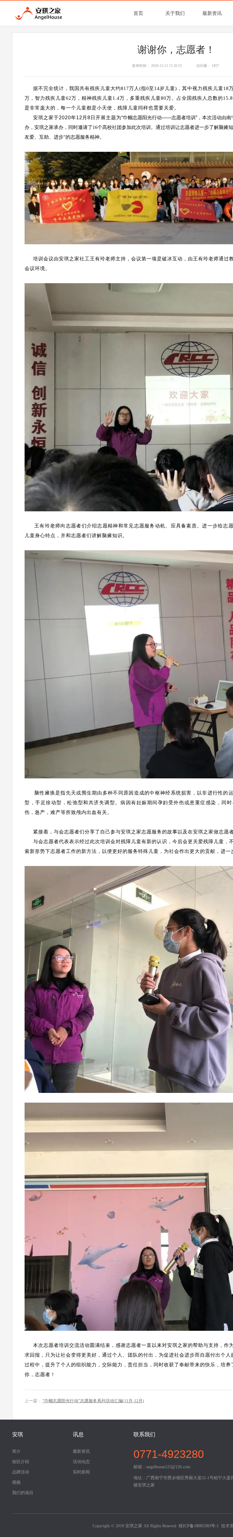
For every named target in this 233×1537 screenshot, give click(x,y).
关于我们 (175, 13)
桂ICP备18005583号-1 (199, 1526)
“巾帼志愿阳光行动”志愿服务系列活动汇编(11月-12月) (93, 1401)
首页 (138, 13)
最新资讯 (212, 13)
